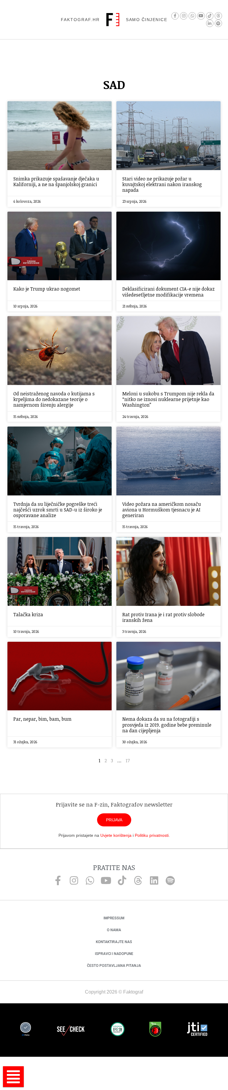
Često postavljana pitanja (114, 966)
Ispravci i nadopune (114, 954)
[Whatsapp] (192, 16)
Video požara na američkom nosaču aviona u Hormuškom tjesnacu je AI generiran (161, 510)
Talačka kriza (28, 614)
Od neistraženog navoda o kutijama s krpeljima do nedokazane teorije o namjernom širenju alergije (54, 399)
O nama (114, 930)
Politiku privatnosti (152, 835)
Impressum (114, 918)
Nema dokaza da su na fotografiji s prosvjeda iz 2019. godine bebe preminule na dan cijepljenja (166, 724)
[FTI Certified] (197, 1030)
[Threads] (218, 16)
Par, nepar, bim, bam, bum (42, 719)
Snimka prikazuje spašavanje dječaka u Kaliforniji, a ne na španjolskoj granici (56, 181)
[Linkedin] (154, 880)
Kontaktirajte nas (114, 942)
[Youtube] (201, 16)
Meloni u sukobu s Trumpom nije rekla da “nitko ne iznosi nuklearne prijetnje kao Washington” (168, 399)
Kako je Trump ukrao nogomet (46, 289)
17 (128, 760)
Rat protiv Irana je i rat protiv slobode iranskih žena (163, 617)
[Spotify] (218, 23)
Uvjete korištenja (116, 835)
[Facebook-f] (175, 16)
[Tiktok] (209, 16)
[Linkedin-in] (209, 23)
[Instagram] (183, 16)
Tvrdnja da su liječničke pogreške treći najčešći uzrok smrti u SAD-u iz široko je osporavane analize (57, 510)
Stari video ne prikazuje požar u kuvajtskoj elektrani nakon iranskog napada (162, 184)
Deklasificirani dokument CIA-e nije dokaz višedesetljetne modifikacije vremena (168, 292)
